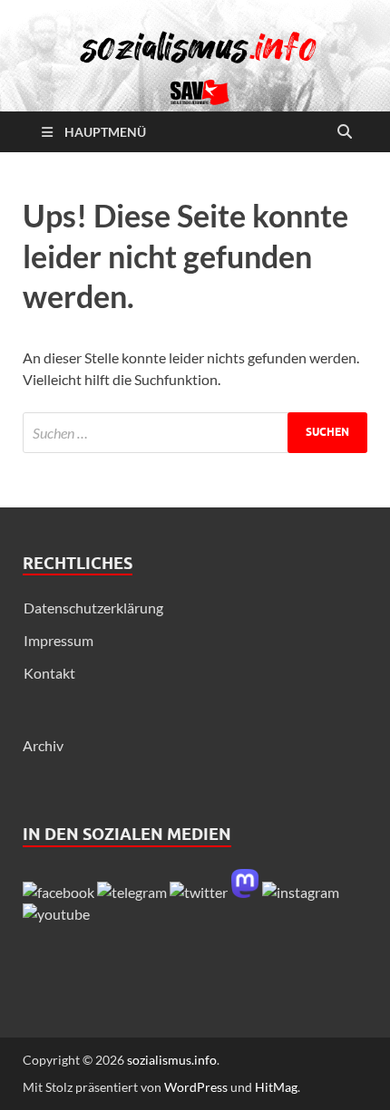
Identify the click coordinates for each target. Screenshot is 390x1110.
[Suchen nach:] (195, 432)
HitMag (276, 1087)
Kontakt (49, 672)
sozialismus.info (172, 1059)
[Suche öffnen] (344, 132)
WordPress (196, 1087)
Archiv (43, 745)
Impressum (58, 640)
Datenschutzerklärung (93, 607)
